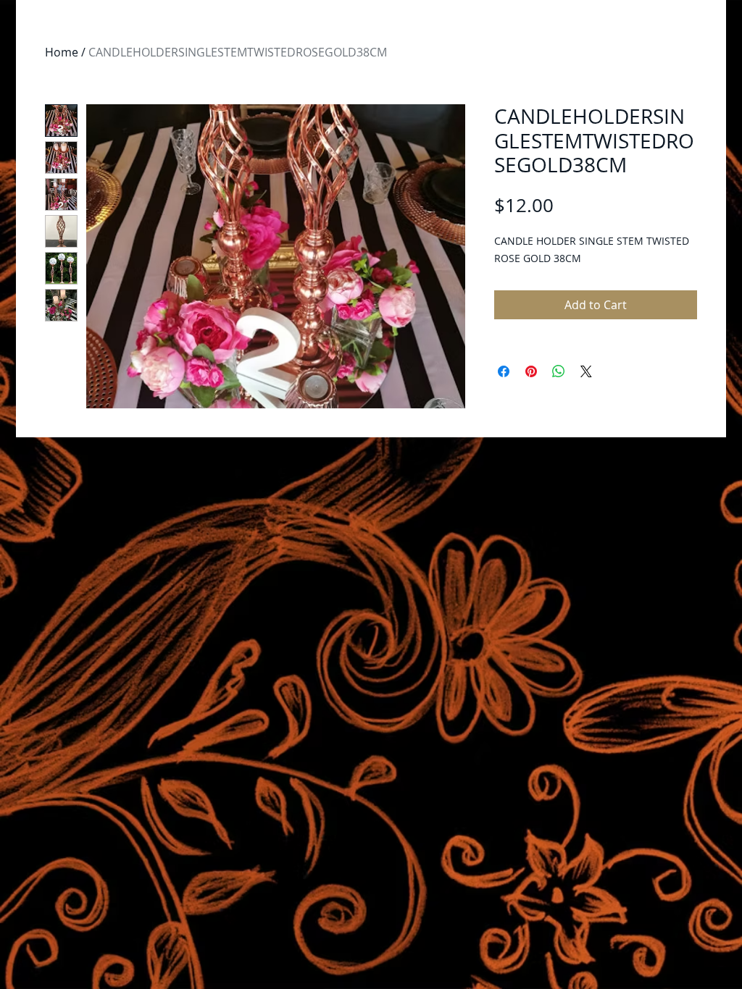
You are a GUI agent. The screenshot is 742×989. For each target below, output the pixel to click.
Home (61, 52)
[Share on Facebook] (503, 371)
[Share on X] (586, 371)
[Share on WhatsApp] (558, 371)
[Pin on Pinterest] (531, 371)
